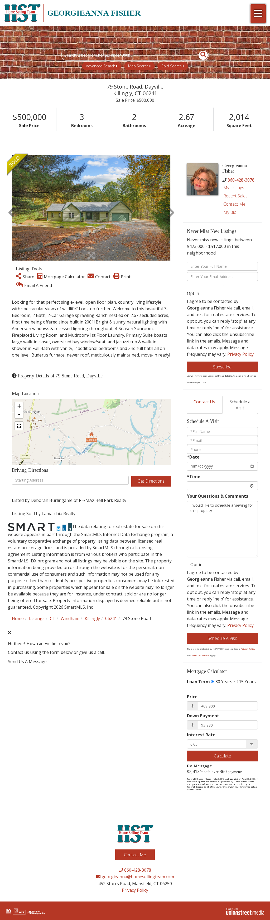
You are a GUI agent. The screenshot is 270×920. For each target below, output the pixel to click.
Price (192, 697)
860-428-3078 (241, 180)
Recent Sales (235, 196)
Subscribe (222, 367)
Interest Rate (201, 735)
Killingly (92, 618)
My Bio (230, 212)
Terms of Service (200, 655)
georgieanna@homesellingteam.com (137, 877)
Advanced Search (100, 65)
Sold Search (171, 65)
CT (52, 618)
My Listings (233, 188)
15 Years (247, 682)
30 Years (223, 682)
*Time (193, 476)
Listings (37, 618)
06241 (111, 618)
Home (18, 618)
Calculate (222, 756)
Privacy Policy (240, 354)
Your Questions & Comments (217, 496)
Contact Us (204, 402)
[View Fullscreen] (19, 426)
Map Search (138, 65)
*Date (193, 457)
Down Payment (203, 716)
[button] (200, 55)
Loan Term (198, 682)
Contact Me (234, 204)
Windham (70, 618)
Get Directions (151, 481)
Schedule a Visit (239, 405)
